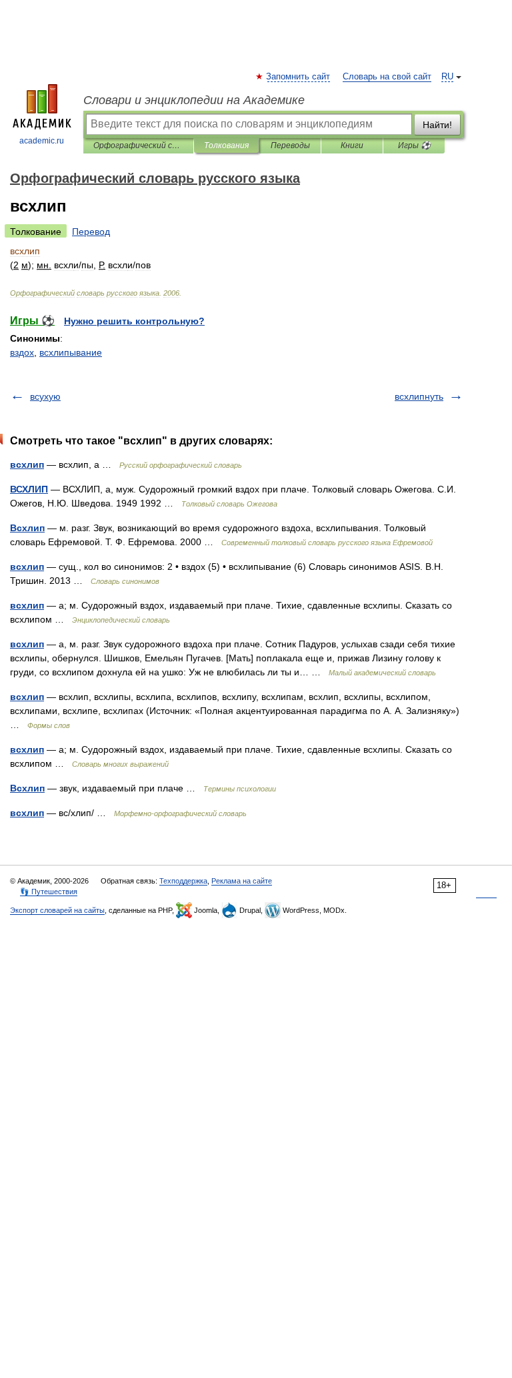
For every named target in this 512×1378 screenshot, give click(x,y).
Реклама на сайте (241, 881)
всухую (45, 396)
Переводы (290, 145)
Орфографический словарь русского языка (138, 145)
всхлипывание (70, 352)
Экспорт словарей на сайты (57, 910)
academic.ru (41, 140)
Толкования (226, 145)
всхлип (27, 464)
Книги (352, 145)
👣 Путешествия (48, 892)
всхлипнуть (419, 396)
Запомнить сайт (298, 76)
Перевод (91, 231)
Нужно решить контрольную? (134, 321)
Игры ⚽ (414, 145)
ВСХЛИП (29, 489)
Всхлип (27, 528)
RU (447, 76)
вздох (22, 352)
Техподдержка (183, 881)
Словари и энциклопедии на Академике (194, 100)
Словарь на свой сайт (387, 76)
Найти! (437, 124)
